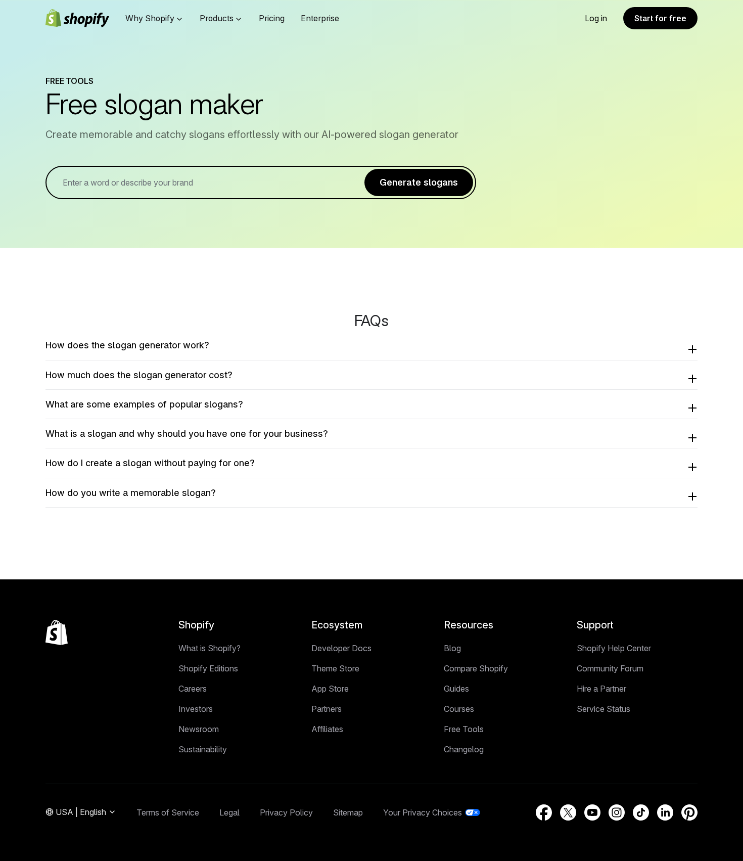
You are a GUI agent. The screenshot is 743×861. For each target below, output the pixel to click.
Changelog (464, 749)
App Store (330, 689)
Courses (459, 709)
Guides (456, 689)
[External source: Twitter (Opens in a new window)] (568, 812)
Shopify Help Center (614, 648)
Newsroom (198, 729)
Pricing (272, 18)
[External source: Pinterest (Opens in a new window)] (689, 812)
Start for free (660, 18)
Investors (195, 709)
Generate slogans (419, 182)
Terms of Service (167, 812)
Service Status (603, 709)
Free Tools (464, 729)
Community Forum (610, 668)
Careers (192, 689)
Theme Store (335, 668)
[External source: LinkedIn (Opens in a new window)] (665, 812)
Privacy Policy (286, 812)
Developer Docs (341, 648)
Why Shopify (149, 18)
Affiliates (327, 729)
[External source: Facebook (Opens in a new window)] (544, 812)
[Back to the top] (56, 632)
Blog (452, 648)
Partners (326, 709)
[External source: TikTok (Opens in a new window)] (641, 812)
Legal (229, 812)
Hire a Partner (601, 689)
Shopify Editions (208, 668)
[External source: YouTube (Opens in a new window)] (592, 812)
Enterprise (320, 18)
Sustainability (202, 749)
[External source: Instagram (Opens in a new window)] (617, 812)
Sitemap (348, 812)
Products (217, 18)
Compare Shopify (476, 668)
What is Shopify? (209, 648)
